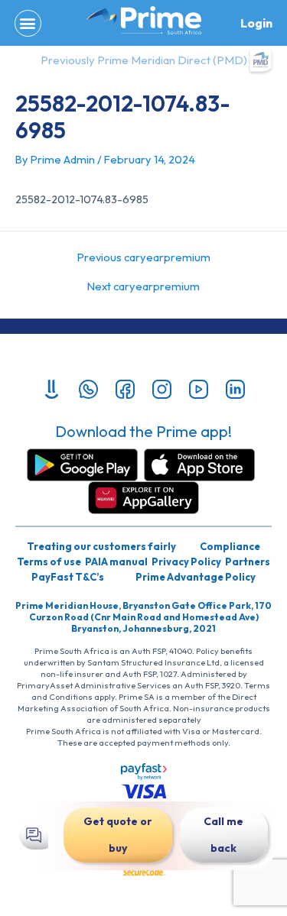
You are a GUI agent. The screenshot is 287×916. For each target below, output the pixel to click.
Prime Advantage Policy (195, 577)
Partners (247, 561)
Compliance (230, 546)
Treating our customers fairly (101, 546)
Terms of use (49, 561)
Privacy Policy (186, 561)
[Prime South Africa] (143, 20)
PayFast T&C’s (67, 577)
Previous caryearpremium (143, 258)
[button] (28, 23)
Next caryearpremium (143, 287)
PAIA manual (116, 561)
